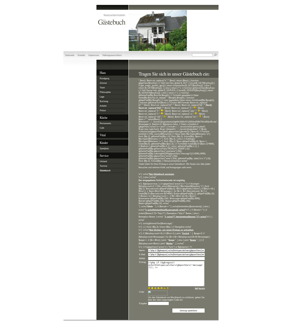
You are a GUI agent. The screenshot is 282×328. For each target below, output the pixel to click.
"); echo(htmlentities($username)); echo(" (165, 210)
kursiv (202, 288)
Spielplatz (104, 148)
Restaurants (105, 123)
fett (196, 288)
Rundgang (104, 78)
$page (193, 240)
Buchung (104, 101)
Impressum (93, 55)
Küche (103, 117)
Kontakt (81, 55)
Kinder (104, 142)
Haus (103, 72)
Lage (102, 97)
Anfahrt (103, 106)
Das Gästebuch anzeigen (161, 174)
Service (104, 155)
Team (102, 87)
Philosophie (105, 92)
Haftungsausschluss (112, 55)
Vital (103, 135)
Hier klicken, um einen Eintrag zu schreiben (171, 230)
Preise (103, 110)
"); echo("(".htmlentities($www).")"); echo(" (185, 217)
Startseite (69, 55)
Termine (103, 166)
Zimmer (103, 83)
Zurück (185, 233)
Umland (103, 161)
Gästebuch (105, 170)
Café (102, 128)
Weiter (169, 243)
